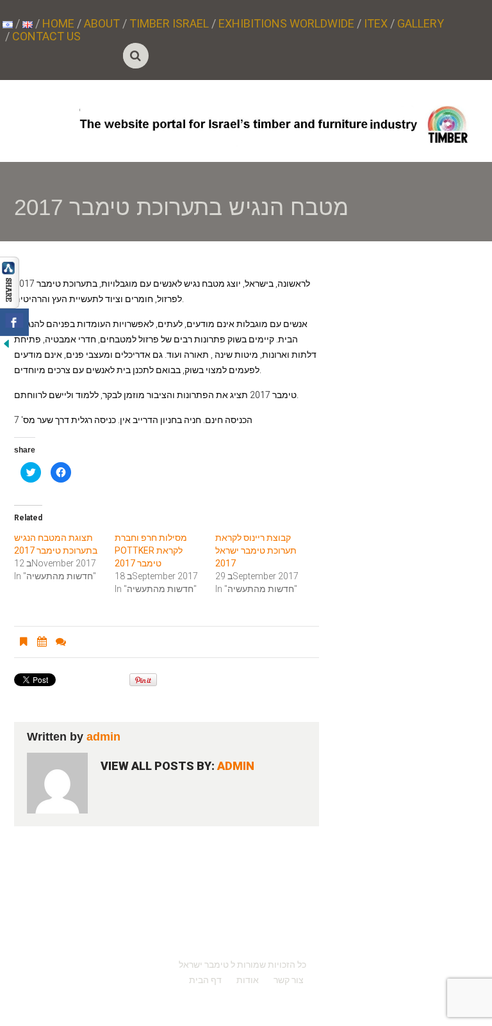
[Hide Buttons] (6, 343)
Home (58, 23)
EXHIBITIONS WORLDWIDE (286, 23)
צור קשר (289, 980)
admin (103, 736)
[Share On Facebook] (14, 322)
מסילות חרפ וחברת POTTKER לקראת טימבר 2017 (151, 550)
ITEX (376, 23)
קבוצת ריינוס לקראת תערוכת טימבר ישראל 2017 (256, 550)
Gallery (420, 23)
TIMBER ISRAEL (169, 23)
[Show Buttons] (9, 282)
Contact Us (46, 36)
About (102, 23)
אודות (247, 980)
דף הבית (205, 980)
